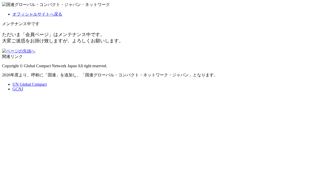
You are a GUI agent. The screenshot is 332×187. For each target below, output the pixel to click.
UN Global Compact (29, 84)
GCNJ (17, 89)
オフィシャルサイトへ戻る (37, 14)
